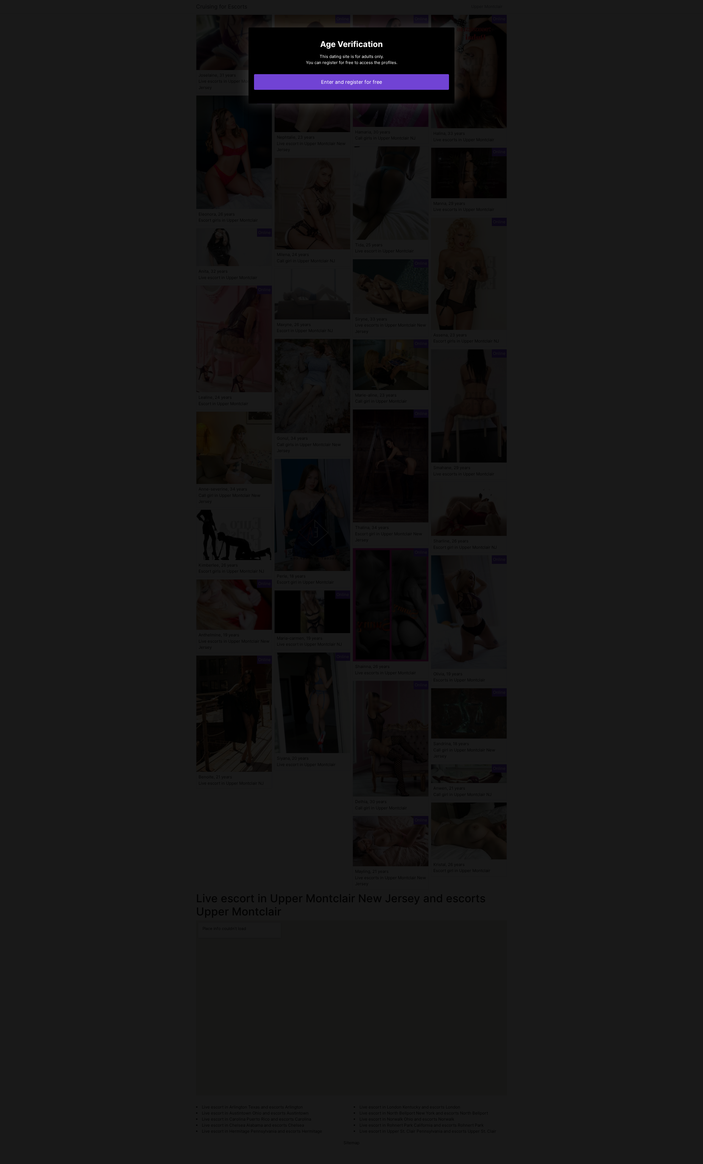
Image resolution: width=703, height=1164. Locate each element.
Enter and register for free (351, 82)
